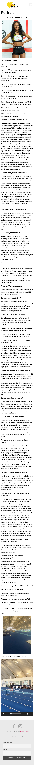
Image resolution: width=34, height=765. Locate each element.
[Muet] (28, 714)
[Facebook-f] (14, 726)
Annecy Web (24, 731)
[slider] (15, 713)
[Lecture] (3, 714)
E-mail (5, 749)
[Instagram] (20, 726)
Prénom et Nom (8, 742)
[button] (30, 4)
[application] (17, 687)
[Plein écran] (31, 714)
